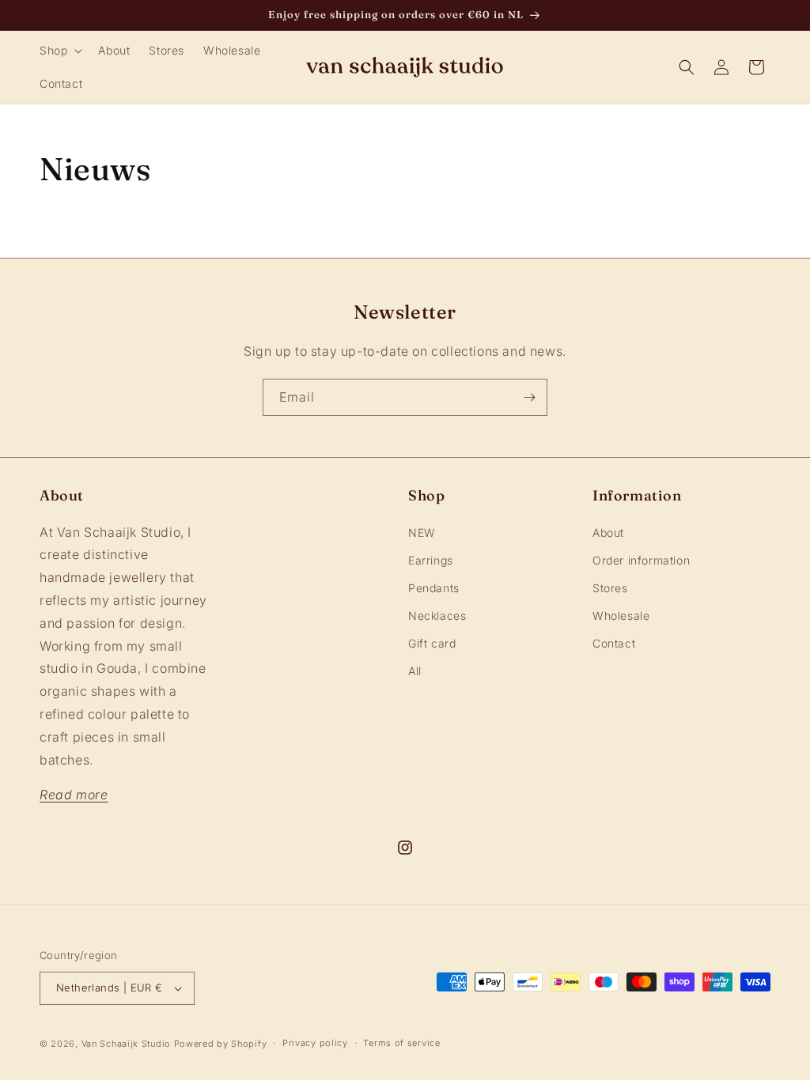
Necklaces (437, 615)
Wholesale (620, 615)
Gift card (432, 643)
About (608, 532)
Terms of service (401, 1042)
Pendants (434, 588)
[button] (59, 50)
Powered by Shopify (220, 1043)
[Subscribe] (529, 397)
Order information (641, 560)
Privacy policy (315, 1042)
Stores (610, 588)
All (415, 671)
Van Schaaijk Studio (126, 1043)
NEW (422, 532)
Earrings (430, 560)
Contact (613, 643)
